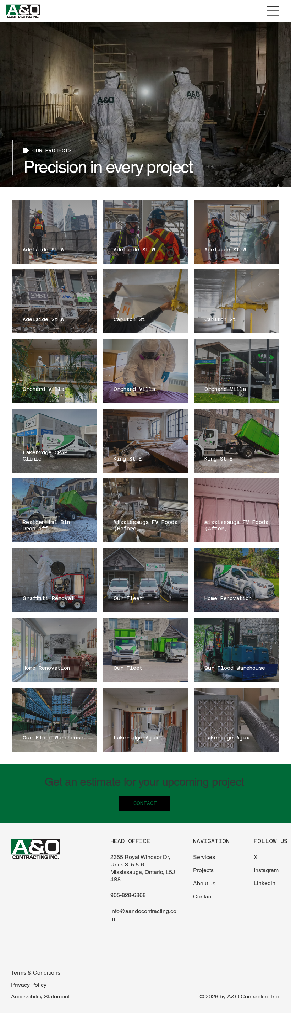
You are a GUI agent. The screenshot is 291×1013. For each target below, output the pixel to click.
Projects (203, 870)
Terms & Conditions (35, 972)
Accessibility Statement (40, 996)
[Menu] (273, 11)
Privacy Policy (28, 984)
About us (204, 883)
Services (204, 857)
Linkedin (264, 883)
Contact (203, 896)
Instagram (266, 870)
